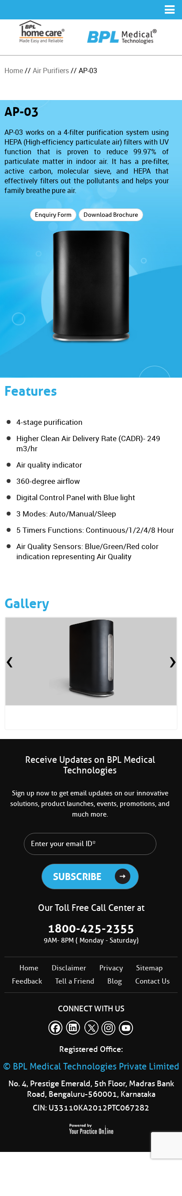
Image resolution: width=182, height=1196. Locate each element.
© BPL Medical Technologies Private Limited (91, 1066)
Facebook (55, 1027)
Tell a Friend (74, 981)
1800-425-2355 (91, 928)
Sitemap (149, 968)
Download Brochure (110, 215)
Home (13, 70)
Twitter (91, 1027)
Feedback (27, 981)
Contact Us (152, 981)
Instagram (108, 1027)
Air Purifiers (51, 70)
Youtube (126, 1027)
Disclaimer (69, 968)
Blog (114, 981)
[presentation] (9, 663)
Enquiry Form (53, 215)
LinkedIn (73, 1027)
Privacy (111, 968)
